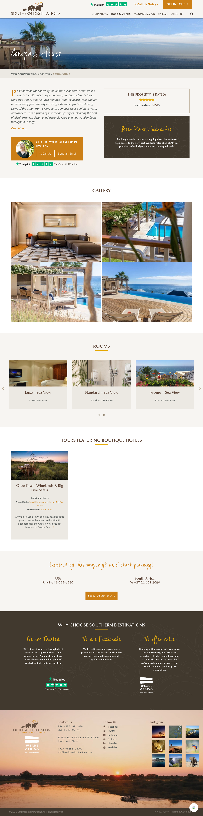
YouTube (112, 747)
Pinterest (112, 739)
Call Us (46, 153)
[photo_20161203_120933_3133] (147, 232)
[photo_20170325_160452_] (147, 292)
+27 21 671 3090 (73, 726)
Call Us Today (147, 4)
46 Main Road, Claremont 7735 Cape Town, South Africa (78, 739)
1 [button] (99, 415)
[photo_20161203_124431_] (56, 232)
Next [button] (200, 388)
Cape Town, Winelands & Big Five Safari (39, 488)
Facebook (113, 726)
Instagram (113, 735)
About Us (177, 13)
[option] (38, 384)
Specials (163, 13)
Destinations (100, 13)
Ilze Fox (42, 146)
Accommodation (144, 13)
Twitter (111, 730)
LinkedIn (112, 743)
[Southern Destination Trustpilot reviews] (97, 4)
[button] (193, 807)
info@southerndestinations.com (75, 752)
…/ (52, 527)
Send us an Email (101, 595)
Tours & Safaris (121, 13)
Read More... (19, 128)
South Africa (44, 74)
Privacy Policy (161, 811)
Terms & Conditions (182, 811)
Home (14, 74)
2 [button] (104, 415)
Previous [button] (3, 388)
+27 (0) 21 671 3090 (71, 748)
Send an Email (67, 153)
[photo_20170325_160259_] (56, 292)
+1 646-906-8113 (71, 730)
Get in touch (177, 4)
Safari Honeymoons (38, 502)
